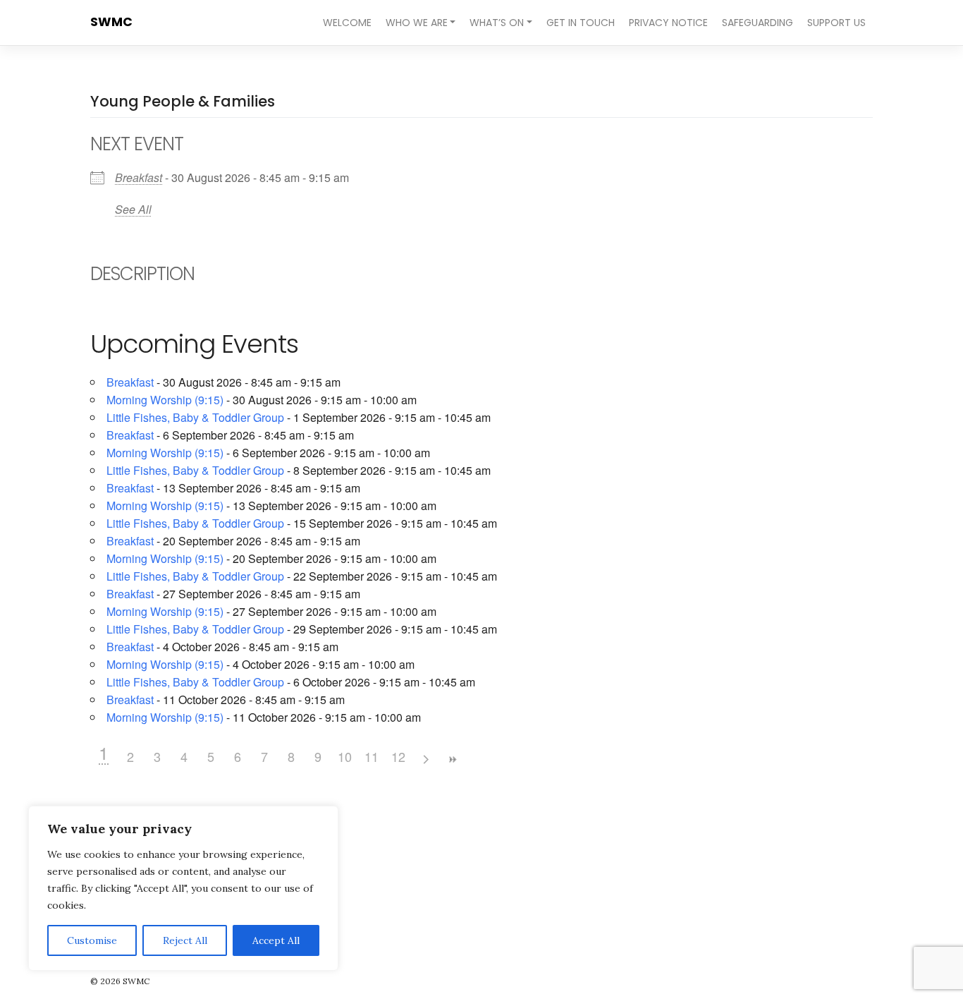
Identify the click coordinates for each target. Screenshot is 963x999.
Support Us (836, 23)
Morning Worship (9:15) (164, 400)
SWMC (111, 21)
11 (371, 756)
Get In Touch (580, 23)
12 (398, 756)
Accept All (276, 940)
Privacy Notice (668, 23)
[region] (183, 888)
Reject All (185, 940)
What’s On (497, 23)
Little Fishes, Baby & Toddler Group (195, 417)
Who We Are (417, 23)
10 (345, 756)
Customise (92, 940)
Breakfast (138, 177)
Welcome (347, 23)
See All (133, 209)
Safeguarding (757, 23)
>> (451, 759)
